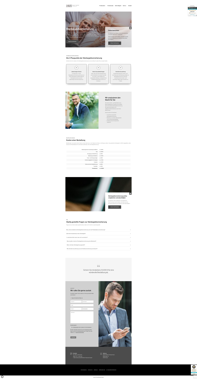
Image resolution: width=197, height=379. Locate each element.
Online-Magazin (118, 5)
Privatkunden (102, 5)
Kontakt (130, 5)
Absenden (73, 337)
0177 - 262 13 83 (79, 356)
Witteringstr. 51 (106, 356)
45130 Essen (105, 357)
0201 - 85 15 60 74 (78, 354)
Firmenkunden (110, 5)
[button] (98, 230)
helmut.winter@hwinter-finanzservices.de (84, 357)
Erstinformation (75, 327)
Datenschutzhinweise (80, 332)
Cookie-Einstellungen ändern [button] (98, 377)
